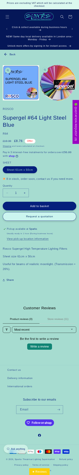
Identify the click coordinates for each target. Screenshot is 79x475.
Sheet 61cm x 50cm (20, 169)
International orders (19, 386)
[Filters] (6, 329)
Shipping (7, 146)
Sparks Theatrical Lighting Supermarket (35, 459)
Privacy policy (21, 465)
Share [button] (10, 279)
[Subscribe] (59, 409)
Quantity (7, 185)
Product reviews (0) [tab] (21, 319)
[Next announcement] (72, 29)
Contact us (14, 369)
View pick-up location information (28, 238)
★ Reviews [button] (39, 471)
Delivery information (20, 378)
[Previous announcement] (7, 29)
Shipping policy (60, 465)
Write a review (39, 346)
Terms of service (40, 465)
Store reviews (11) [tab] (58, 319)
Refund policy (66, 459)
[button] (7, 17)
